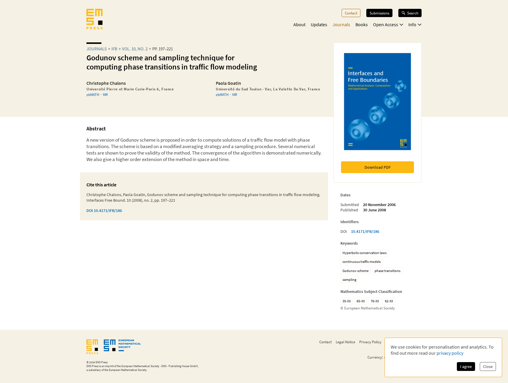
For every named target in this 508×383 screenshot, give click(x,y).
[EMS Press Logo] (94, 20)
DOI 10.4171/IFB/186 (104, 210)
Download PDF (378, 167)
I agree (466, 366)
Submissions (379, 13)
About (299, 24)
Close (488, 366)
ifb (114, 49)
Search (412, 13)
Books (361, 24)
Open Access (385, 24)
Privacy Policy (370, 341)
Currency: (375, 357)
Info (412, 24)
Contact (351, 13)
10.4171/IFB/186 (365, 231)
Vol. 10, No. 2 (135, 49)
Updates (319, 24)
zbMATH (92, 94)
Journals (341, 24)
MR (105, 94)
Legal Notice (345, 341)
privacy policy (450, 353)
